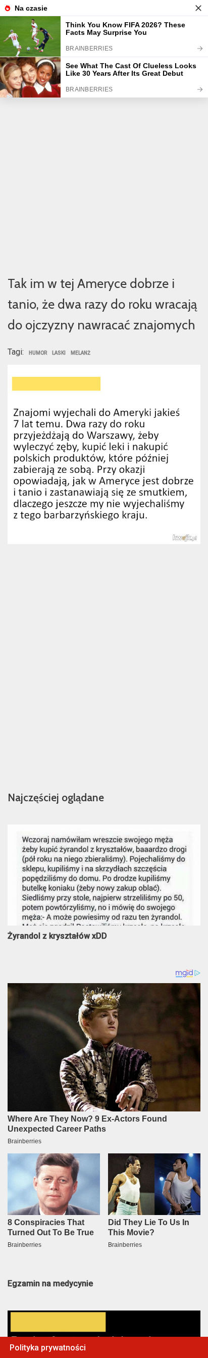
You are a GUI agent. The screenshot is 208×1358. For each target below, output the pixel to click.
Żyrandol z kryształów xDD (57, 936)
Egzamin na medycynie (50, 1283)
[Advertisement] (104, 155)
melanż (80, 353)
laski (59, 353)
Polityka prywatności (48, 1347)
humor (38, 353)
